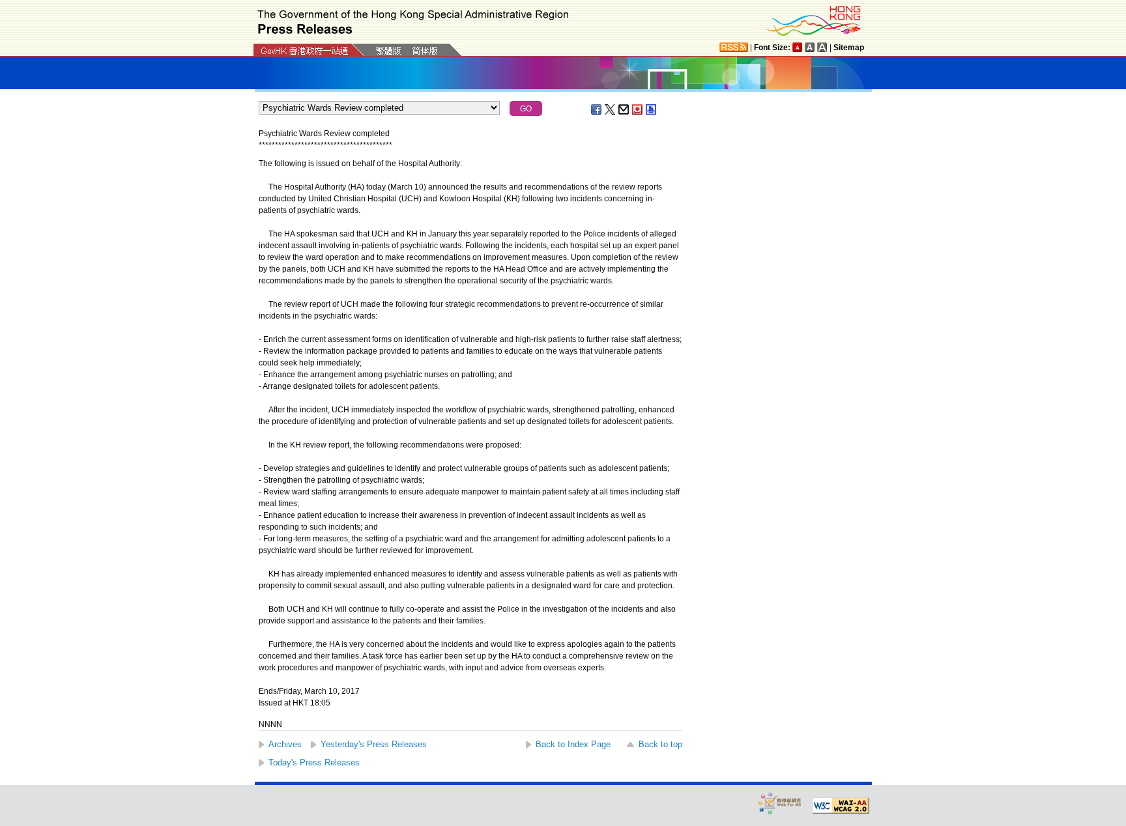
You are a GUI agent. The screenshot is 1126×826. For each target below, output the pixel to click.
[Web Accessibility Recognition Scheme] (780, 802)
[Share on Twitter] (610, 109)
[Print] (651, 109)
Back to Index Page (573, 744)
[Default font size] (797, 47)
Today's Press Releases (314, 762)
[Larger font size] (810, 47)
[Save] (638, 109)
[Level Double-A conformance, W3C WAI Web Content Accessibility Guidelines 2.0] (840, 805)
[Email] (624, 109)
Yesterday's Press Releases (374, 744)
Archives (285, 744)
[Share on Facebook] (597, 109)
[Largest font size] (822, 47)
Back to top (660, 744)
